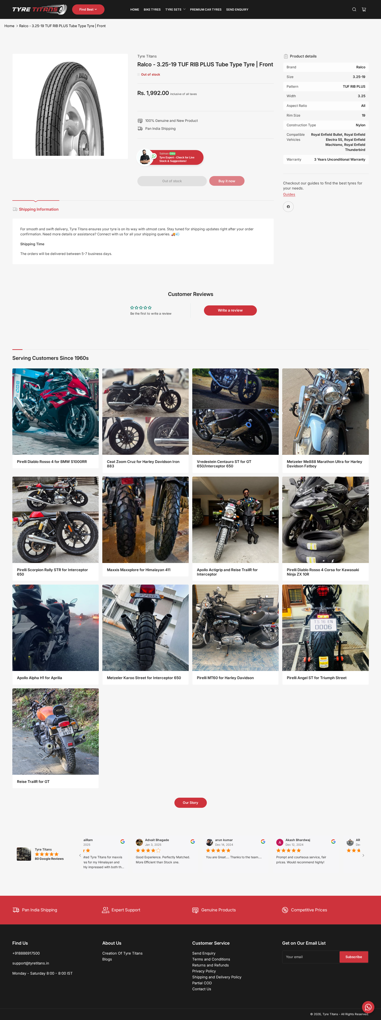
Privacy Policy (204, 971)
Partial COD (202, 983)
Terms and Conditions (211, 959)
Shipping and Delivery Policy (216, 977)
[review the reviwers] (145, 842)
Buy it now (227, 181)
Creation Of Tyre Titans (122, 953)
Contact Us (201, 989)
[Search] (354, 9)
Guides (289, 194)
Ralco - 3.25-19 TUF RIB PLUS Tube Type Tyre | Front (62, 26)
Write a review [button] (230, 310)
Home (134, 9)
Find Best (86, 9)
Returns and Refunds (210, 965)
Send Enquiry (237, 9)
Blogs (107, 959)
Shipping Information (39, 209)
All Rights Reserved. (355, 1014)
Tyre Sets (173, 9)
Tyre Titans (147, 56)
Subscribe (354, 957)
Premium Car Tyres (206, 9)
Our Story (190, 803)
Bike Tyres (152, 9)
